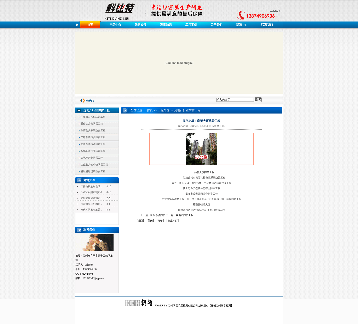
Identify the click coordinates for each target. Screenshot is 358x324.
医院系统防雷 (157, 215)
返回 (140, 220)
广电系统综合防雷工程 (93, 137)
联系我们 (267, 24)
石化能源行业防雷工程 (93, 150)
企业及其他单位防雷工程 (94, 164)
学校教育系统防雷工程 (93, 116)
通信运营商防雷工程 (92, 123)
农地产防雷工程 (184, 215)
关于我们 (216, 24)
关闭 (150, 220)
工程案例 (191, 24)
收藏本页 (173, 220)
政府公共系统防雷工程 (93, 130)
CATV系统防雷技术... (92, 192)
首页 (90, 24)
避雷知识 (166, 24)
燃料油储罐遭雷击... (91, 198)
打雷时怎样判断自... (91, 203)
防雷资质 (140, 24)
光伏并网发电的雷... (91, 209)
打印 (160, 220)
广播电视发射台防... (91, 186)
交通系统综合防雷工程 (93, 144)
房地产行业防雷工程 (92, 157)
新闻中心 (242, 24)
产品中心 (115, 24)
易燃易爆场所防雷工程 (93, 171)
